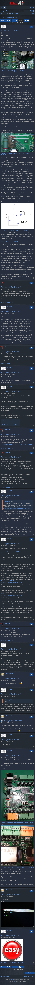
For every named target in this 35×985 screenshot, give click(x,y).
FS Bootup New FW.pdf (7, 581)
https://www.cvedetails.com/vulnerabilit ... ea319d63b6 (16, 444)
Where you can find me (7, 302)
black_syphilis (9, 673)
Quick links (2, 8)
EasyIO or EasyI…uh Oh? (10, 17)
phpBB (12, 979)
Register (9, 11)
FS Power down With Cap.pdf (9, 594)
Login (3, 11)
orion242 (9, 26)
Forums (5, 8)
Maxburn (7, 282)
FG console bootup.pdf (7, 240)
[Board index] (17, 3)
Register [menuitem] (34, 8)
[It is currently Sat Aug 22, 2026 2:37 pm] (30, 14)
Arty (14, 981)
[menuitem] (33, 14)
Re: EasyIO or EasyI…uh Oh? (11, 287)
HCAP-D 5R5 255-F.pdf (7, 550)
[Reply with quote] (31, 27)
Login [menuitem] (31, 8)
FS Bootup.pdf (6, 423)
